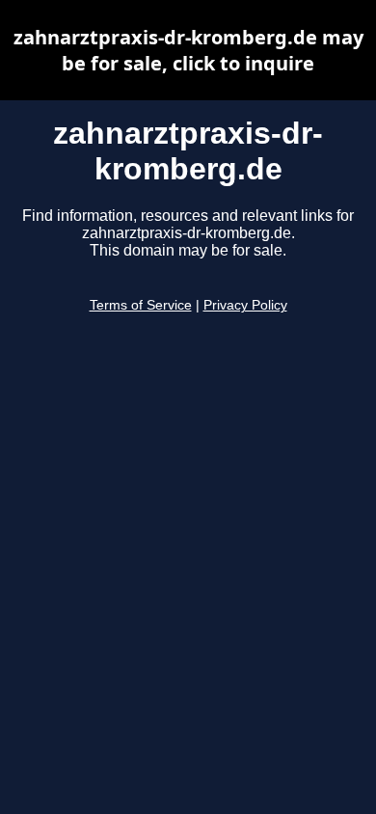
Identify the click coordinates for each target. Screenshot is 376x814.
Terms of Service (141, 305)
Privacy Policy (245, 305)
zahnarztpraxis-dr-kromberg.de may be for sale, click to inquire (188, 50)
